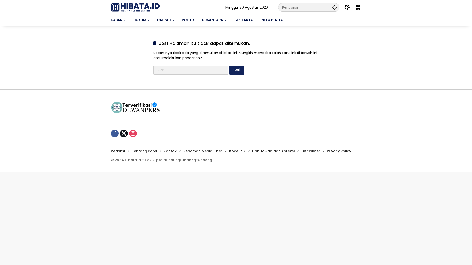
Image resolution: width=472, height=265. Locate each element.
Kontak (170, 151)
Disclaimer (310, 151)
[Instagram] (133, 133)
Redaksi (118, 151)
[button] (334, 7)
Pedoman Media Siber (202, 151)
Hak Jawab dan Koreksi (273, 151)
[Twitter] (124, 133)
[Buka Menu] (358, 7)
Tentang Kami (144, 151)
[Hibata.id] (135, 7)
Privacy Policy (339, 151)
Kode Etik (237, 151)
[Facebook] (115, 133)
